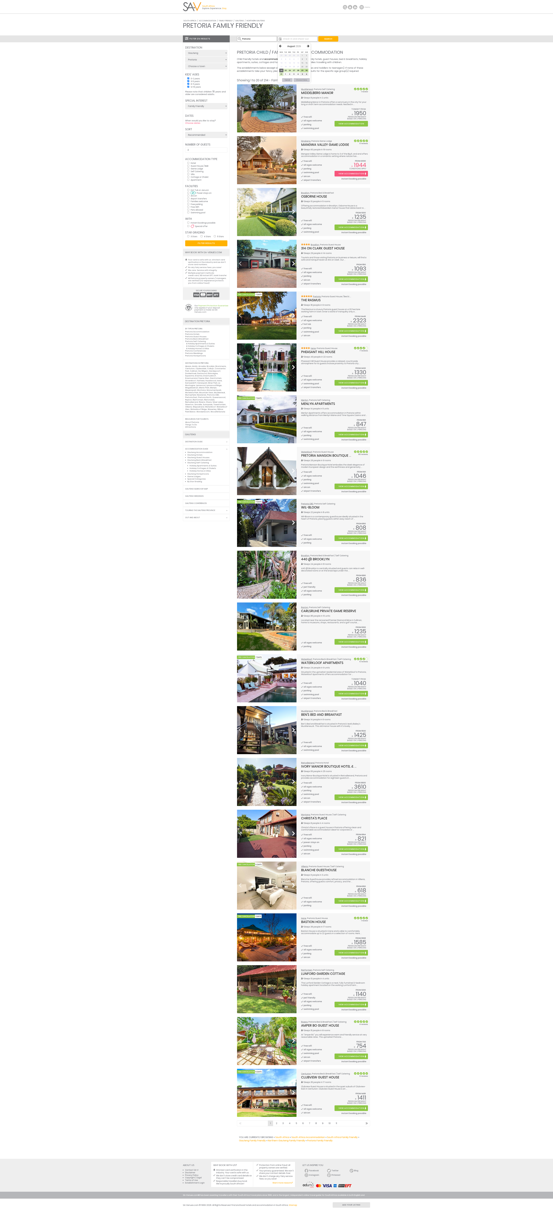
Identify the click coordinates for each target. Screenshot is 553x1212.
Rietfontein (306, 970)
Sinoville (198, 404)
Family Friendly (226, 20)
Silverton (189, 404)
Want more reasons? (282, 1182)
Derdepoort (214, 371)
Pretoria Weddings (194, 353)
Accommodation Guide (196, 449)
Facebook (314, 1170)
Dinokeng (305, 141)
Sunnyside (208, 404)
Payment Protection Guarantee (213, 305)
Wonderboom (203, 411)
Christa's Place (314, 818)
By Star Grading (194, 481)
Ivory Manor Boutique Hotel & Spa (330, 766)
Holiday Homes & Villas (198, 348)
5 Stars (220, 236)
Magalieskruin (191, 387)
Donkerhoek (190, 373)
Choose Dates (301, 80)
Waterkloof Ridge (198, 409)
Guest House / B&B (199, 166)
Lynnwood (201, 385)
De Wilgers (203, 371)
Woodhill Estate (218, 411)
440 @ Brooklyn (315, 559)
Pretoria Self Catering (195, 341)
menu (361, 7)
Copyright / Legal (193, 1177)
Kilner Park (212, 383)
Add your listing (351, 1205)
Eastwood (202, 373)
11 (336, 1123)
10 (330, 1123)
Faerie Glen (203, 378)
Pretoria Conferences (195, 351)
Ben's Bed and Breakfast (321, 714)
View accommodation (351, 123)
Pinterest (336, 1175)
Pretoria (317, 296)
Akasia (188, 366)
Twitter (335, 1170)
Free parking (197, 204)
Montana (305, 814)
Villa (193, 174)
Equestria (189, 375)
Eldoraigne (213, 373)
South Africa (189, 20)
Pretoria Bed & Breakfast (197, 339)
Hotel (193, 163)
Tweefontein (219, 404)
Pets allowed (197, 210)
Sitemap (293, 1205)
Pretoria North (205, 397)
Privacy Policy (191, 1175)
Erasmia (198, 375)
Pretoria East (191, 397)
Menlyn (304, 400)
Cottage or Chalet (200, 177)
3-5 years (195, 81)
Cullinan (193, 371)
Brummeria (220, 366)
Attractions (190, 427)
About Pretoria (192, 422)
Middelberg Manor (317, 93)
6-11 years (195, 84)
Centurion (306, 1073)
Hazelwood (210, 380)
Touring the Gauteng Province (200, 510)
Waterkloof (306, 452)
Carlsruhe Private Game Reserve (328, 611)
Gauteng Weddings (194, 496)
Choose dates (192, 123)
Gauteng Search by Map (196, 489)
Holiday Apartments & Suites (201, 343)
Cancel (287, 80)
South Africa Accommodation (308, 1137)
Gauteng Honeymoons (198, 474)
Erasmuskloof (209, 375)
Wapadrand (198, 407)
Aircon (194, 195)
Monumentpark (214, 390)
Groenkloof (190, 380)
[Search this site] (345, 7)
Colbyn (210, 368)
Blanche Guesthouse (319, 870)
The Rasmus (311, 300)
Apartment (196, 180)
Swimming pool (198, 212)
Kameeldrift (191, 383)
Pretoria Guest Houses (196, 336)
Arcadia (202, 366)
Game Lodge (197, 168)
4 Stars (207, 236)
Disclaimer (190, 1172)
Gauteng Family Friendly (252, 1140)
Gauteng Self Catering (198, 462)
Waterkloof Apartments (322, 662)
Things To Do (191, 424)
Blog (356, 1170)
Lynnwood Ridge (214, 385)
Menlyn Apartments (318, 403)
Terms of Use (191, 1180)
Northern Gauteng (256, 20)
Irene (313, 348)
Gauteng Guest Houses (198, 457)
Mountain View (206, 392)
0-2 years (195, 78)
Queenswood (218, 397)
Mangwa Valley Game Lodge (325, 144)
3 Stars (194, 236)
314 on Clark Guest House (323, 248)
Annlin (195, 366)
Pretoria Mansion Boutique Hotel (330, 455)
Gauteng (239, 20)
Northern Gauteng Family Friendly (286, 1140)
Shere (209, 402)
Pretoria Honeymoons (195, 355)
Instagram (314, 1175)
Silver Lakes (218, 402)
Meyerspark (190, 390)
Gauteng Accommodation (199, 452)
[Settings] (355, 7)
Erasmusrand (191, 378)
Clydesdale (201, 368)
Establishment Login (195, 1182)
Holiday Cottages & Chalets (201, 346)
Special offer (201, 226)
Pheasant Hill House (318, 352)
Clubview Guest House (320, 1077)
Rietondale (209, 400)
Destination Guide (193, 442)
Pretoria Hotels (192, 334)
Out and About (192, 518)
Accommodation (207, 20)
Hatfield (200, 380)
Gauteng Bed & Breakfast (199, 460)
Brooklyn (305, 193)
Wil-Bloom (310, 507)
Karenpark (202, 383)
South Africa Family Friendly (342, 1137)
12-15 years (196, 87)
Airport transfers (199, 198)
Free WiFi (195, 207)
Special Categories (196, 479)
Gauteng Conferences (196, 503)
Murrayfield (190, 395)
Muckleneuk (307, 89)
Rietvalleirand (308, 763)
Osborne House (314, 196)
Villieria (304, 866)
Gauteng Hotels (194, 455)
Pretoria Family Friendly (320, 1140)
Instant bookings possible (203, 223)
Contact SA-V (191, 1170)
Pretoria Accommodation (197, 331)
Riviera (304, 1022)
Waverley (212, 409)
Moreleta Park (191, 392)
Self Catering (197, 171)
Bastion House (313, 922)
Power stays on (204, 193)
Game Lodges (194, 476)
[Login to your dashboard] (350, 7)
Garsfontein (215, 378)
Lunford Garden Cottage (323, 973)
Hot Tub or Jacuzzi (200, 190)
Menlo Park (204, 387)
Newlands (201, 395)
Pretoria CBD (307, 503)
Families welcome (199, 201)
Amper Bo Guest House (320, 1025)
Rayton (304, 607)
